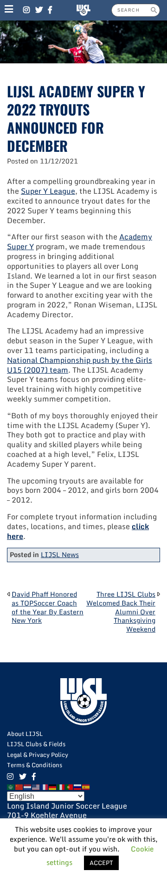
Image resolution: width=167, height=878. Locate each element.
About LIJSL (25, 733)
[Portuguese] (69, 786)
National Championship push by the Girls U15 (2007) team (79, 365)
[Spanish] (86, 786)
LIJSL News (60, 554)
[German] (53, 786)
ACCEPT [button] (101, 863)
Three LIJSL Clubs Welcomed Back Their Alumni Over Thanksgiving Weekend (120, 611)
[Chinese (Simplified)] (19, 786)
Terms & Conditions (34, 764)
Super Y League (48, 191)
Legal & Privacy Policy (37, 754)
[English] (36, 786)
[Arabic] (11, 786)
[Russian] (78, 786)
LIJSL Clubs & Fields (36, 744)
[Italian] (61, 786)
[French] (44, 786)
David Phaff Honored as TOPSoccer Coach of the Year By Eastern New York (48, 607)
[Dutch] (28, 786)
